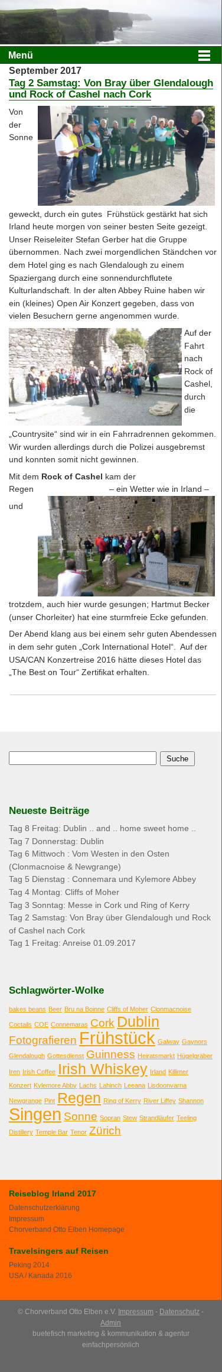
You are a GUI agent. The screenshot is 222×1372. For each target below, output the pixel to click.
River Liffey (159, 1100)
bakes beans (27, 1009)
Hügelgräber (195, 1055)
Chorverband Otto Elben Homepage (67, 1229)
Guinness (110, 1054)
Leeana (134, 1085)
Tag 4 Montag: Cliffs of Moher (64, 892)
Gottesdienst (65, 1055)
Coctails (20, 1024)
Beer (55, 1009)
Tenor (78, 1132)
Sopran (110, 1117)
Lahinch (110, 1085)
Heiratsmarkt (156, 1055)
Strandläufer (156, 1117)
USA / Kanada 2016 (40, 1275)
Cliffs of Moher (127, 1009)
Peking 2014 (29, 1265)
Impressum (26, 1218)
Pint (49, 1100)
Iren (14, 1071)
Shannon (191, 1100)
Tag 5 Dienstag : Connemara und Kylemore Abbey (102, 879)
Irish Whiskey (103, 1069)
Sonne (80, 1116)
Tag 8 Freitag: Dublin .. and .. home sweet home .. (102, 828)
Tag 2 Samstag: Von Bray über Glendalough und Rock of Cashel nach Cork (111, 88)
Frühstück (117, 1037)
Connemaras (69, 1024)
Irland (158, 1071)
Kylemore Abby (55, 1085)
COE (41, 1024)
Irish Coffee (39, 1071)
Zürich (105, 1130)
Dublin (138, 1022)
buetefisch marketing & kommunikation (94, 1333)
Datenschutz (179, 1311)
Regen (79, 1098)
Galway (168, 1041)
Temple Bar (51, 1132)
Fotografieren (43, 1040)
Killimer (178, 1071)
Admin (110, 1322)
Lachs (88, 1085)
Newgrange (25, 1100)
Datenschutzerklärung (44, 1207)
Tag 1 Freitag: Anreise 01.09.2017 (72, 943)
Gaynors (194, 1041)
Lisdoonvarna (167, 1085)
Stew (130, 1117)
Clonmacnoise (171, 1009)
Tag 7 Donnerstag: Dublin (56, 841)
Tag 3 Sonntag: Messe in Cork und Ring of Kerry (99, 905)
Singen (35, 1114)
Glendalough (27, 1055)
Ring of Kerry (122, 1100)
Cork (102, 1023)
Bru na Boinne (84, 1009)
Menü (20, 55)
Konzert (20, 1085)
